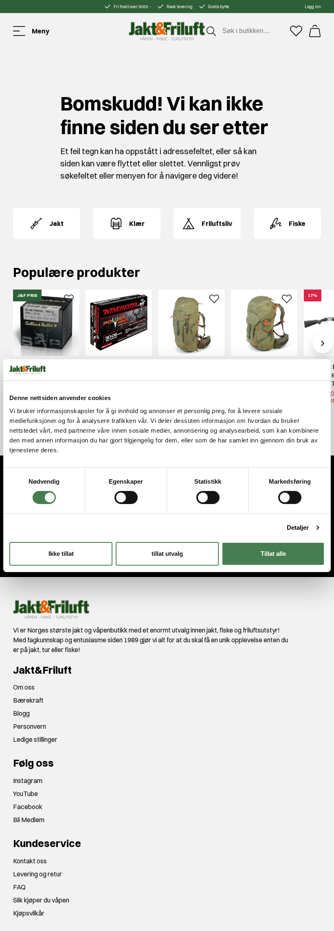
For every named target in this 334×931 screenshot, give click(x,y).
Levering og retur (37, 874)
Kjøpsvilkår (28, 913)
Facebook (27, 807)
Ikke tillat (61, 553)
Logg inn (313, 6)
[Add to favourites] (69, 298)
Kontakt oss (30, 861)
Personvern (29, 726)
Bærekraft (28, 700)
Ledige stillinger (35, 739)
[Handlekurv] (315, 31)
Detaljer (298, 527)
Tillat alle (273, 553)
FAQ (19, 887)
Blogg (21, 713)
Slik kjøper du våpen (41, 900)
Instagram (27, 780)
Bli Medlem (28, 820)
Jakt (56, 223)
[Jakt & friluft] (167, 31)
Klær (137, 223)
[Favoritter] (296, 31)
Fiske (297, 223)
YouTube (25, 793)
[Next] (322, 343)
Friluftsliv (217, 223)
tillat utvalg (167, 553)
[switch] (126, 497)
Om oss (24, 687)
